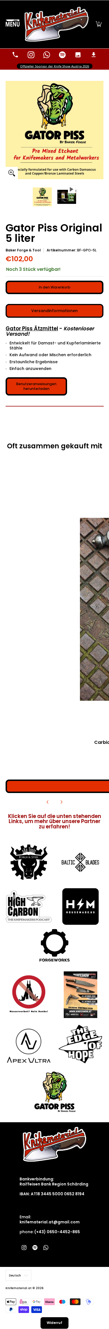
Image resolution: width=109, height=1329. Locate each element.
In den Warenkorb (54, 287)
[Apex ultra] (29, 1044)
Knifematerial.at (19, 1288)
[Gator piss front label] (55, 1092)
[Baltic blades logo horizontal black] (80, 862)
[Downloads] (93, 54)
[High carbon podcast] (29, 906)
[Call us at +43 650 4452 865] (15, 54)
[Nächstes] (61, 802)
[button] (98, 24)
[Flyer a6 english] (80, 994)
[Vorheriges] (48, 802)
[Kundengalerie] (78, 54)
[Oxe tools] (29, 862)
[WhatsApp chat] (46, 54)
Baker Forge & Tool (23, 250)
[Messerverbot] (29, 995)
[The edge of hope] (80, 1044)
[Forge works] (55, 945)
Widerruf (54, 1322)
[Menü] (13, 24)
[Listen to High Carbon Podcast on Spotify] (62, 54)
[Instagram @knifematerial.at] (31, 54)
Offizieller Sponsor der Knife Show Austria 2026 (54, 66)
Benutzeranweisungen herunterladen (36, 386)
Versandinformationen (54, 310)
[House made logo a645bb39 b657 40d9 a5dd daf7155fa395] (80, 906)
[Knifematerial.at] (56, 24)
